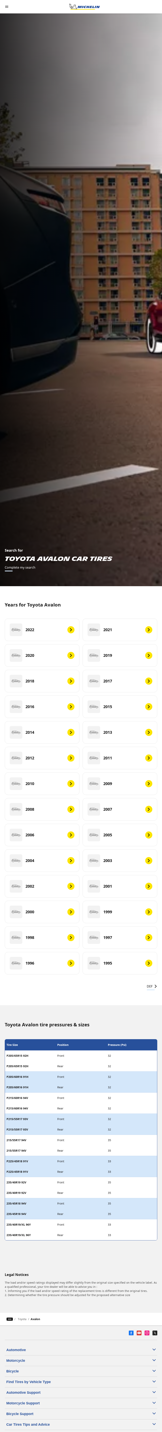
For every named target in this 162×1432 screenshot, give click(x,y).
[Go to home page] (84, 6)
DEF (150, 986)
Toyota (22, 1319)
